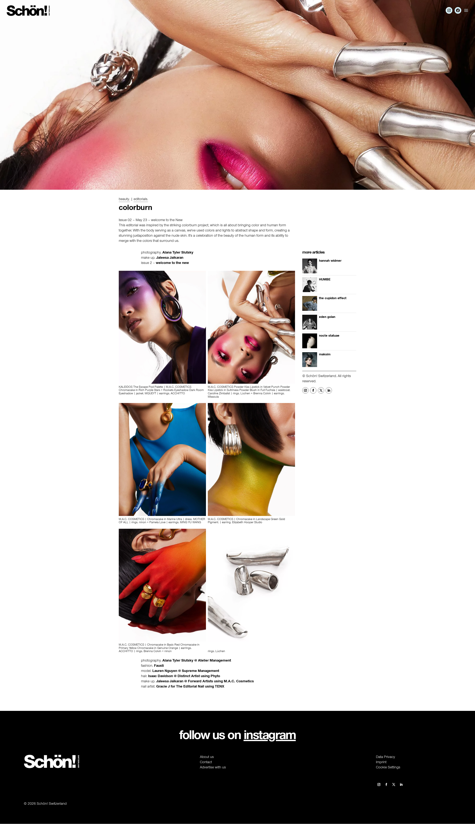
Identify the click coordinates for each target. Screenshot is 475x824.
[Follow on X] (321, 390)
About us (207, 757)
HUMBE (324, 279)
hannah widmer (330, 260)
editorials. (141, 199)
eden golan (327, 317)
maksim (324, 354)
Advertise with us (213, 767)
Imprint (381, 762)
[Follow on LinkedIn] (329, 390)
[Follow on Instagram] (305, 390)
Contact (206, 762)
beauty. (124, 199)
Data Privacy (385, 757)
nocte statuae (329, 335)
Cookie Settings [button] (388, 767)
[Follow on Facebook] (313, 390)
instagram (270, 734)
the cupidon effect (332, 298)
